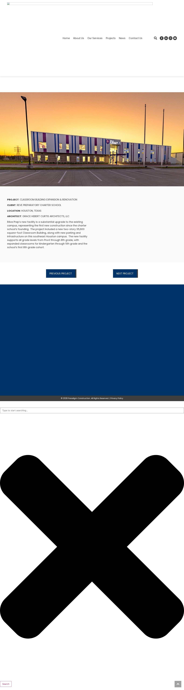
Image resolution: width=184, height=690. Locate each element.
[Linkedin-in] (166, 38)
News (122, 38)
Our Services (95, 38)
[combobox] (92, 410)
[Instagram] (170, 38)
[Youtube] (175, 38)
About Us (78, 38)
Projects (111, 38)
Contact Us (135, 38)
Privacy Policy (116, 398)
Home (66, 38)
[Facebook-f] (162, 38)
